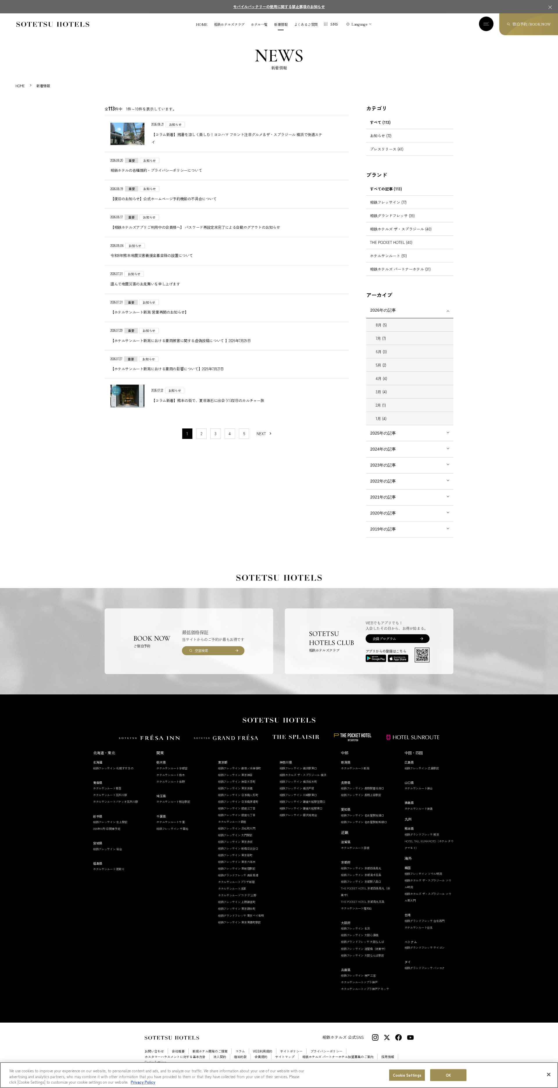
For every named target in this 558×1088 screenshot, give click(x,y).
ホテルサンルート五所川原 (110, 795)
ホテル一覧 (259, 24)
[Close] (548, 1074)
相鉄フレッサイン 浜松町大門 (236, 828)
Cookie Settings (407, 1075)
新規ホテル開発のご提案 (210, 1051)
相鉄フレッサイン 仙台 (107, 849)
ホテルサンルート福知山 (356, 908)
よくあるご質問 (306, 24)
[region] (279, 1075)
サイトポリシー (291, 1051)
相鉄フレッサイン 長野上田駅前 (361, 795)
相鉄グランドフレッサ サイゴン (425, 947)
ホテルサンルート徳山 (419, 788)
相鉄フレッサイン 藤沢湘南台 (298, 815)
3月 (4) (381, 391)
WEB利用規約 (262, 1051)
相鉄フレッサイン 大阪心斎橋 (359, 935)
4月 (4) (381, 378)
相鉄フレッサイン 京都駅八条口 (361, 881)
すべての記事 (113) (386, 189)
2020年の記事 (383, 513)
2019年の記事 (383, 529)
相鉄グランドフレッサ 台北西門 (425, 921)
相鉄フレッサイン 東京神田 (235, 775)
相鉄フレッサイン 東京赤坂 (235, 841)
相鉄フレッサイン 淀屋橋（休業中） (364, 948)
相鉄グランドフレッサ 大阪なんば (362, 941)
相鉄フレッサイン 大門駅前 (235, 835)
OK (448, 1075)
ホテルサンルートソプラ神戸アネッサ (365, 989)
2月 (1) (381, 405)
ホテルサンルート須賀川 (108, 869)
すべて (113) (380, 122)
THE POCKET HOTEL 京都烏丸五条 (362, 901)
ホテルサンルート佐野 (170, 781)
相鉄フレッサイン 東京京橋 (235, 788)
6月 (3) (381, 351)
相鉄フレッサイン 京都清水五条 (361, 875)
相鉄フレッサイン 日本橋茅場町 (238, 801)
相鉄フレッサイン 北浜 (355, 928)
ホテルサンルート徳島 (419, 808)
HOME (202, 24)
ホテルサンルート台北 (419, 927)
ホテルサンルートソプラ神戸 (359, 982)
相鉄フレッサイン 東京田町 (235, 855)
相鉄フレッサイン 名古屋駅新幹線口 (364, 822)
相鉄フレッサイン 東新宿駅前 (236, 868)
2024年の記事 (383, 449)
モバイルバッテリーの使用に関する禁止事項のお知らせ (279, 6)
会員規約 (261, 1056)
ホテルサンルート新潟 (355, 768)
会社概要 (178, 1051)
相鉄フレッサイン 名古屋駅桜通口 (362, 815)
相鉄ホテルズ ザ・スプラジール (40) (401, 229)
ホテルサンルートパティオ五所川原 (115, 801)
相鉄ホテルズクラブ (229, 24)
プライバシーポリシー (326, 1051)
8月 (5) (381, 325)
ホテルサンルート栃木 (170, 775)
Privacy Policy (143, 1082)
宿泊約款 (240, 1056)
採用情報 (387, 1056)
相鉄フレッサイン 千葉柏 (172, 828)
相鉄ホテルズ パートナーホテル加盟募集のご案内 (337, 1056)
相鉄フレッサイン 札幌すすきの (113, 768)
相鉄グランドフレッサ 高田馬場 (238, 875)
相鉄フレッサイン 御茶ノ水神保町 (239, 768)
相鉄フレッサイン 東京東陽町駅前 (239, 922)
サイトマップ (284, 1056)
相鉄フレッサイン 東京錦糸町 (236, 908)
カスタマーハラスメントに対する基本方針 (175, 1056)
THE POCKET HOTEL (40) (391, 242)
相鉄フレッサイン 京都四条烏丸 (361, 868)
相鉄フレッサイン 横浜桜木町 (298, 781)
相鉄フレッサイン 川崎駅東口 (298, 795)
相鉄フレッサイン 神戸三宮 (358, 975)
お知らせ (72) (380, 135)
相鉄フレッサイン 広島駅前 (422, 768)
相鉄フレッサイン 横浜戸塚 (297, 788)
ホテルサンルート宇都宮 (171, 768)
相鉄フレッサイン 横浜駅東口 (298, 768)
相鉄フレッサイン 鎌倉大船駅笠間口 (303, 801)
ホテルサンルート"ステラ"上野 (237, 895)
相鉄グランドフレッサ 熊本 (422, 834)
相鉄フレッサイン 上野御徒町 (236, 902)
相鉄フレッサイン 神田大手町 (236, 781)
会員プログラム (384, 638)
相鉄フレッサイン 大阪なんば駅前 (362, 955)
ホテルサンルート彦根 (355, 848)
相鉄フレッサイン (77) (388, 202)
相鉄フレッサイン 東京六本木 (236, 862)
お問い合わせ (154, 1051)
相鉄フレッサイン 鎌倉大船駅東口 (301, 808)
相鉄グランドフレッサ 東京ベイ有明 (241, 915)
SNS (334, 24)
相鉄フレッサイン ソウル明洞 (423, 873)
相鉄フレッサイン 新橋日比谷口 (238, 848)
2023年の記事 (383, 465)
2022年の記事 (383, 481)
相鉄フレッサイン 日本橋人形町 (238, 795)
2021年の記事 (383, 497)
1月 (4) (381, 418)
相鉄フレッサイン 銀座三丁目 (236, 808)
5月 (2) (381, 365)
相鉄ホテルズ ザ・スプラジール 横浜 (303, 775)
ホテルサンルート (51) (388, 255)
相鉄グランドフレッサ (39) (392, 215)
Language (359, 24)
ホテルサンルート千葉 (170, 822)
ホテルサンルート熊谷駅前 (173, 801)
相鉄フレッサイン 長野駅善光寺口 (362, 788)
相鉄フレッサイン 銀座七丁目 (236, 815)
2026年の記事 (383, 310)
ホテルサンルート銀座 (232, 821)
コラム (240, 1051)
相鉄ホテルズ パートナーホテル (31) (400, 269)
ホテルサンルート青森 (107, 788)
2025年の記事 (383, 433)
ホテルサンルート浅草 (232, 888)
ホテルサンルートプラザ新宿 (236, 882)
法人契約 (219, 1056)
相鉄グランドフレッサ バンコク (425, 968)
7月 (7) (381, 338)
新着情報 (281, 24)
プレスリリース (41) (386, 149)
